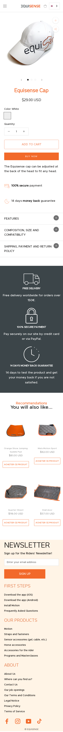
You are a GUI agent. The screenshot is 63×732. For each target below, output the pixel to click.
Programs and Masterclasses (21, 656)
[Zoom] (55, 20)
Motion (8, 629)
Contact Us (11, 685)
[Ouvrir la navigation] (5, 6)
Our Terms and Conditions (19, 695)
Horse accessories (15, 645)
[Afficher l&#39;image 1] (28, 80)
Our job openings (14, 690)
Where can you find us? (18, 679)
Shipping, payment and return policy (28, 248)
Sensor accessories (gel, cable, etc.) (25, 639)
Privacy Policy (12, 706)
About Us (9, 674)
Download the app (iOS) (18, 595)
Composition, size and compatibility (21, 232)
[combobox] (54, 6)
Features (11, 218)
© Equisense (31, 729)
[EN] (54, 6)
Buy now (31, 156)
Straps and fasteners (16, 634)
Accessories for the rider (19, 650)
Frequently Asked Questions (21, 611)
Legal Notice (11, 701)
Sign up (24, 574)
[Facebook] (6, 721)
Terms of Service (14, 711)
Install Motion (12, 605)
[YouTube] (28, 721)
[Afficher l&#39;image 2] (31, 80)
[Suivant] (41, 80)
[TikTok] (39, 721)
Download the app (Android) (21, 600)
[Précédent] (21, 80)
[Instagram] (17, 721)
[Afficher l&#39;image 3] (35, 80)
